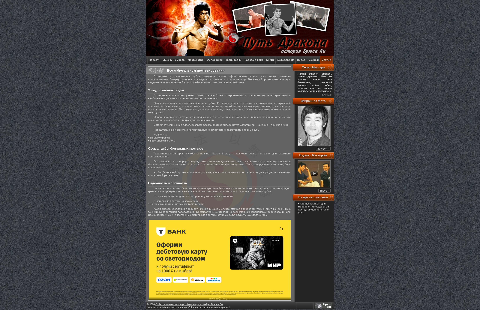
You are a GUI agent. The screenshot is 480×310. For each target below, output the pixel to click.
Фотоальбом (285, 59)
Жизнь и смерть (174, 59)
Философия (215, 59)
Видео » (324, 190)
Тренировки (234, 59)
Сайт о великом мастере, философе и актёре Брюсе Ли (189, 304)
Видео (301, 59)
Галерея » (323, 148)
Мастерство (196, 59)
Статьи (326, 59)
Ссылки (313, 59)
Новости (154, 59)
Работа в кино (253, 59)
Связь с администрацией (216, 307)
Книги (270, 59)
